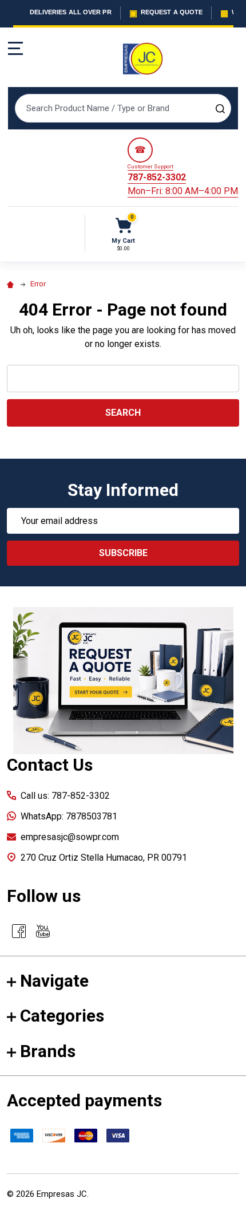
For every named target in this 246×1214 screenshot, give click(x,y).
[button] (123, 680)
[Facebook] (19, 931)
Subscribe (123, 552)
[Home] (12, 283)
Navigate (54, 981)
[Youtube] (43, 931)
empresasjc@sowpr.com (70, 836)
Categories (62, 1016)
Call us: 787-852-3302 (65, 795)
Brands (48, 1051)
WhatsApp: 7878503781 (69, 816)
